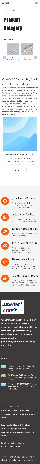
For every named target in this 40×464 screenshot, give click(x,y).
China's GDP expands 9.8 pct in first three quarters (20, 154)
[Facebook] (3, 351)
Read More (20, 170)
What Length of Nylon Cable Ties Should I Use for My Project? (21, 367)
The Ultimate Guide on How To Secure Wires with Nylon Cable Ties (22, 376)
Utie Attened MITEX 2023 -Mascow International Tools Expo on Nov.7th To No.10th (22, 386)
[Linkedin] (7, 351)
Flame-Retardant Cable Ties (13, 59)
